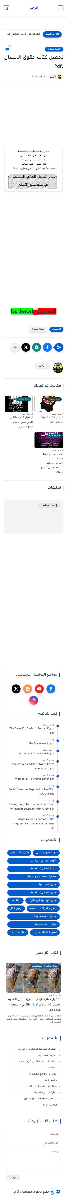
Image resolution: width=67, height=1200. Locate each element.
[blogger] (27, 688)
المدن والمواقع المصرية (43, 908)
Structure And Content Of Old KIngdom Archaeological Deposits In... (33, 824)
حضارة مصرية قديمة (45, 916)
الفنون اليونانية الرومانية (43, 900)
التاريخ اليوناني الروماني (44, 860)
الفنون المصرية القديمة (44, 892)
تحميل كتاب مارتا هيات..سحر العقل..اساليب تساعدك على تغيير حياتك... (52, 463)
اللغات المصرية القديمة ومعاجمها (38, 1061)
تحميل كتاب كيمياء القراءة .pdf (52, 420)
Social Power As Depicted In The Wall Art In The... (31, 792)
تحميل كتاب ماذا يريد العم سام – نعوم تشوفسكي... (20, 422)
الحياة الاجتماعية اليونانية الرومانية (38, 1049)
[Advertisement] (33, 121)
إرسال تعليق (49, 505)
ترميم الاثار (16, 908)
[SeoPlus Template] (52, 1192)
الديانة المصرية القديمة (44, 868)
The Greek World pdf (41, 743)
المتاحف (16, 900)
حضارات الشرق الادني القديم (41, 1086)
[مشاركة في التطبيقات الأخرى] (15, 347)
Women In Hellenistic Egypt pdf (34, 779)
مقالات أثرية (19, 932)
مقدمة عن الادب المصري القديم (22, 34)
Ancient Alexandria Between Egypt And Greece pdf (33, 766)
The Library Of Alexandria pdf (36, 754)
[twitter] (16, 688)
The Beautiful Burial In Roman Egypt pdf (31, 731)
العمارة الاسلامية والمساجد (41, 876)
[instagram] (33, 700)
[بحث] (6, 8)
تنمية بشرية (54, 49)
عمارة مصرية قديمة (46, 924)
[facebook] (50, 688)
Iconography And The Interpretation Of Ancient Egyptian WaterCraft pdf (31, 807)
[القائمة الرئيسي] (60, 8)
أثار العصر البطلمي (46, 853)
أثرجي (33, 8)
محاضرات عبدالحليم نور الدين (41, 1099)
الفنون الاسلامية (48, 884)
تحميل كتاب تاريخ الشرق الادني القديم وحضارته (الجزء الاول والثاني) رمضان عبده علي (34, 1005)
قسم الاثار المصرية (46, 932)
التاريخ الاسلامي (19, 853)
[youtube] (39, 688)
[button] (47, 347)
